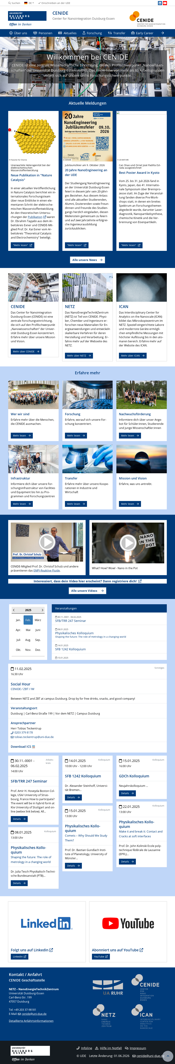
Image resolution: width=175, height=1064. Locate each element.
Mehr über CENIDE (24, 351)
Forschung (94, 33)
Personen (45, 33)
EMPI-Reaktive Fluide (46, 570)
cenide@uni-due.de (34, 1014)
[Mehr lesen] (33, 394)
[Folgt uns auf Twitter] (47, 923)
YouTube (99, 956)
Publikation (35, 217)
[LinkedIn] (160, 3)
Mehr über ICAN (130, 355)
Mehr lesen (19, 435)
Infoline (86, 1048)
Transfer (119, 33)
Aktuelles (70, 33)
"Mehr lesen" (21, 245)
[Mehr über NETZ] (87, 287)
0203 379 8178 (24, 732)
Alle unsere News (84, 260)
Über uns (20, 33)
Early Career (144, 33)
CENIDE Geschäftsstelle (27, 980)
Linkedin (18, 956)
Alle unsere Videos (84, 591)
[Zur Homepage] (27, 19)
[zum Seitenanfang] (167, 1056)
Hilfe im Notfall (111, 1048)
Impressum (138, 1048)
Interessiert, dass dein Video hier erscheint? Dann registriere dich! (85, 581)
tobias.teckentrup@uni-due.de (34, 737)
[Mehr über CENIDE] (33, 287)
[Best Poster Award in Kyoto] (141, 136)
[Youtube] (165, 3)
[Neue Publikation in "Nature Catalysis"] (33, 136)
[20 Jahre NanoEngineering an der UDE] (87, 136)
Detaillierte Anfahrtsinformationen (31, 1021)
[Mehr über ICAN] (141, 287)
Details (17, 819)
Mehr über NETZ (76, 355)
